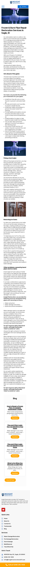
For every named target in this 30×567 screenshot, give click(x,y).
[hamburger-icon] (3, 6)
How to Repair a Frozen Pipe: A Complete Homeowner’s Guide (15, 407)
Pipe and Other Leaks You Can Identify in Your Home (15, 426)
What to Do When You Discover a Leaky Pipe (15, 464)
